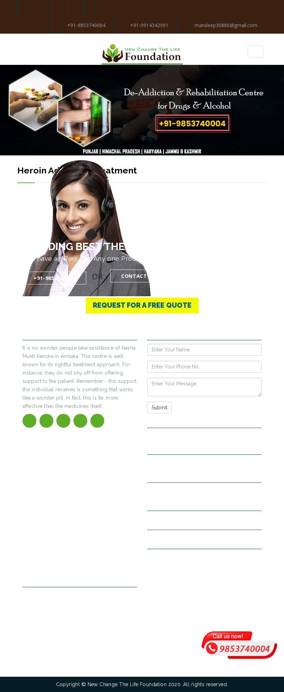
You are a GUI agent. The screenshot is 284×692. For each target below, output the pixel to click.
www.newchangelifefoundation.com (194, 539)
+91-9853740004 (86, 25)
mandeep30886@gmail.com (225, 25)
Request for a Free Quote (142, 305)
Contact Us (138, 276)
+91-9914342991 (149, 25)
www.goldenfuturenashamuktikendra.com (201, 558)
